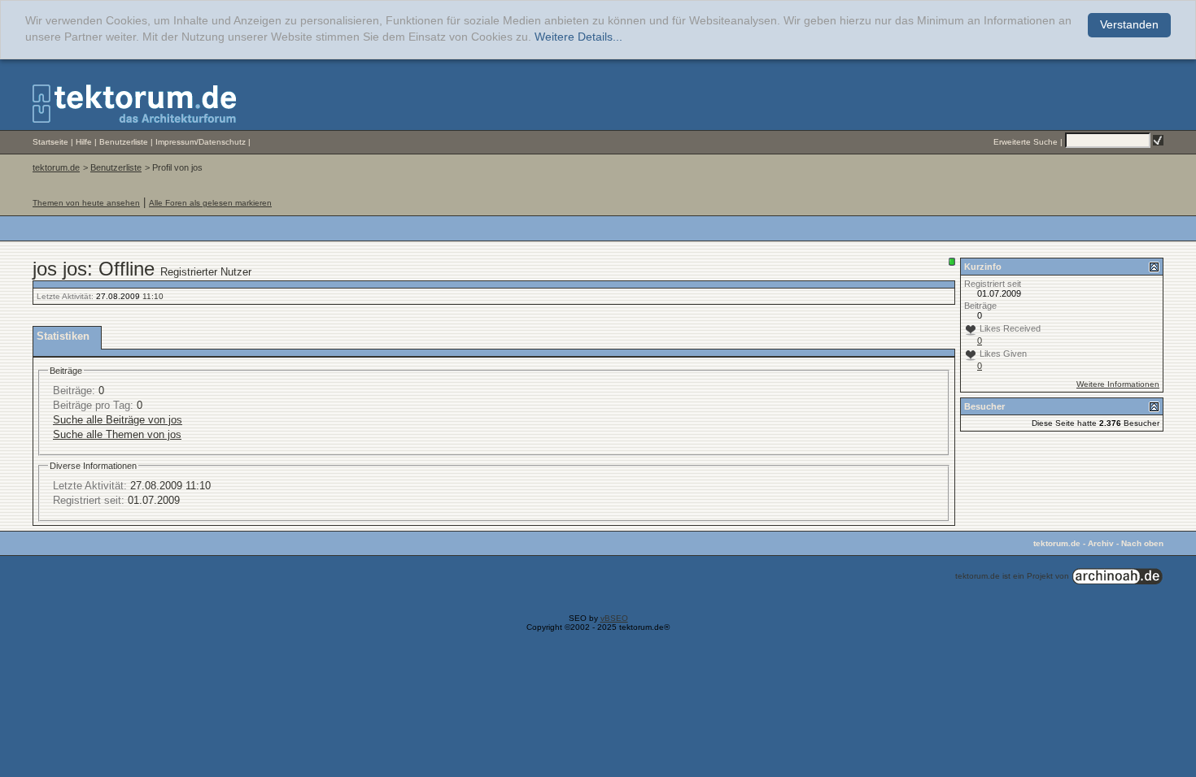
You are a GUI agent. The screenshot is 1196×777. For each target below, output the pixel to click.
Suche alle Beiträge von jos (117, 420)
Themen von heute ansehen (86, 202)
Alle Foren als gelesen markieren (210, 202)
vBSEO (614, 618)
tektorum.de (56, 167)
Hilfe (84, 141)
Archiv (1101, 543)
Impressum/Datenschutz (200, 141)
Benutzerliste (123, 141)
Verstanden (1129, 25)
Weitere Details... (578, 37)
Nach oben (1142, 543)
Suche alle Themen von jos (117, 434)
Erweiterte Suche (1025, 141)
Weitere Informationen (1117, 384)
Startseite (50, 141)
